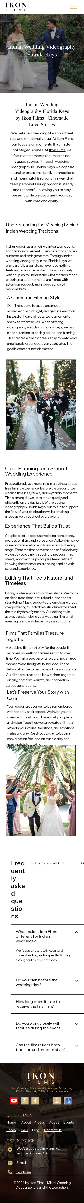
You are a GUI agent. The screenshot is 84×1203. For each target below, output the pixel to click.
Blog (35, 1130)
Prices (11, 1130)
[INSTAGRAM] (57, 1100)
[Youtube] (14, 1100)
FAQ (24, 1130)
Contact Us (53, 1130)
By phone (23, 1172)
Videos (53, 1122)
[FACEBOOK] (35, 1100)
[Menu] (73, 7)
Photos (39, 1122)
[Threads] (46, 1100)
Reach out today (42, 733)
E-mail (21, 1163)
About (26, 1122)
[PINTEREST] (25, 1100)
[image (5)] (67, 1100)
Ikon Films (57, 150)
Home (11, 1122)
